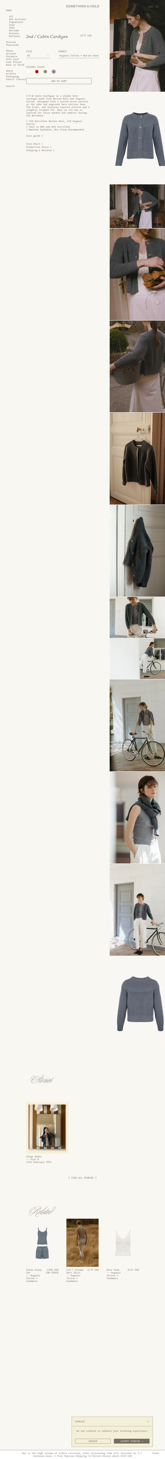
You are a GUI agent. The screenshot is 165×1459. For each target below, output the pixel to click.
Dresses (14, 33)
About (9, 70)
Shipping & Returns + (40, 150)
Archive (11, 73)
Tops (12, 24)
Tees (12, 27)
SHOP (9, 10)
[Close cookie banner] (148, 1421)
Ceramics (11, 56)
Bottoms (14, 30)
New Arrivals (17, 19)
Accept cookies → (132, 1441)
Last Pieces (14, 62)
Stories (11, 42)
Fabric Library (16, 79)
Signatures (16, 22)
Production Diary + (39, 147)
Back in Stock (15, 64)
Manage (93, 1441)
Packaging (12, 76)
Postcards (12, 45)
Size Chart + (34, 143)
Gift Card (12, 59)
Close (155, 1453)
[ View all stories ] (82, 1177)
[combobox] (38, 55)
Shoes (9, 50)
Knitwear (14, 36)
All (11, 16)
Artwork (11, 53)
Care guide (34, 135)
